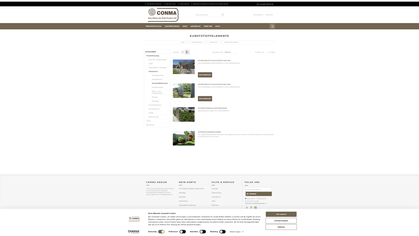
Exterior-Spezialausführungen (212, 108)
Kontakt (215, 189)
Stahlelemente (157, 87)
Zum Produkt (205, 75)
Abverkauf (150, 125)
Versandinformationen (187, 205)
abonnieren (251, 198)
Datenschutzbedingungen (255, 203)
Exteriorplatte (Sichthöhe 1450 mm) (214, 61)
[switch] (183, 231)
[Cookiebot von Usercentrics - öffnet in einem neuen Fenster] (133, 231)
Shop (148, 121)
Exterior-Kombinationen (209, 132)
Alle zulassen (281, 214)
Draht (151, 64)
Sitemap (215, 205)
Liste (187, 52)
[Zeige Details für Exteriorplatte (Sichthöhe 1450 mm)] (184, 70)
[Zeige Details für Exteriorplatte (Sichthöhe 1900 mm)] (184, 94)
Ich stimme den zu (256, 202)
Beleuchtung (154, 117)
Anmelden (269, 15)
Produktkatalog (197, 42)
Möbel (151, 113)
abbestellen (262, 198)
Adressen (182, 197)
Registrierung (258, 15)
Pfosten (155, 97)
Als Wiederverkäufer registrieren (191, 189)
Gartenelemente (155, 105)
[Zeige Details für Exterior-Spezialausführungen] (184, 118)
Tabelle (182, 52)
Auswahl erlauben (281, 221)
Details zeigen (235, 232)
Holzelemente (157, 79)
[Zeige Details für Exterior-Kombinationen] (184, 142)
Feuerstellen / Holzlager (158, 68)
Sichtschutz (213, 42)
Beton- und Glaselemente (157, 92)
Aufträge (182, 193)
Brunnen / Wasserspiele (158, 60)
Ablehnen (281, 227)
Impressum (216, 197)
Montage (155, 101)
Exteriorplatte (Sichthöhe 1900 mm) (214, 84)
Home (183, 42)
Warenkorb (183, 201)
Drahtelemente (157, 75)
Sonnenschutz (154, 109)
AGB (213, 201)
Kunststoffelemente (160, 83)
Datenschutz (216, 193)
